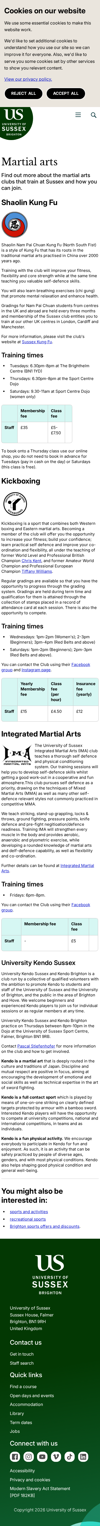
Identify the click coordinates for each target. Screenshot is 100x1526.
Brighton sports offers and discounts (44, 1226)
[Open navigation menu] (78, 114)
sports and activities (29, 1211)
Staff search (22, 1363)
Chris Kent (31, 560)
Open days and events (32, 1395)
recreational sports (28, 1219)
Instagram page (36, 669)
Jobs (15, 1431)
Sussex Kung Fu (37, 341)
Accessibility (22, 1470)
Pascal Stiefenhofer (36, 1046)
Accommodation (26, 1404)
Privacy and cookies (30, 1479)
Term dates (21, 1422)
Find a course (23, 1386)
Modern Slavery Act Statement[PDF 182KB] (40, 1492)
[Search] (93, 119)
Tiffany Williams (37, 571)
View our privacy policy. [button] (28, 79)
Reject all (23, 93)
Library (17, 1413)
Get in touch (22, 1354)
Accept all (66, 93)
